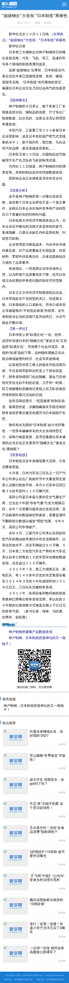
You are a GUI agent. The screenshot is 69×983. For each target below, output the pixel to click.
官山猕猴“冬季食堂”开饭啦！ (47, 757)
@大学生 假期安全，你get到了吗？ (47, 781)
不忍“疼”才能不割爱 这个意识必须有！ (46, 805)
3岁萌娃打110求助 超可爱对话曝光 (47, 854)
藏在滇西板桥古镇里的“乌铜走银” (46, 902)
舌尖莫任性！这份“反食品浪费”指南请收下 (47, 830)
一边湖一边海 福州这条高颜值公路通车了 (47, 950)
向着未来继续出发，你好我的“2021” (46, 733)
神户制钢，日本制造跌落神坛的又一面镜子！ (34, 707)
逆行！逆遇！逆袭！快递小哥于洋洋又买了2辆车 (47, 928)
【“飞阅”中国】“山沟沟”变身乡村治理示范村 (47, 878)
